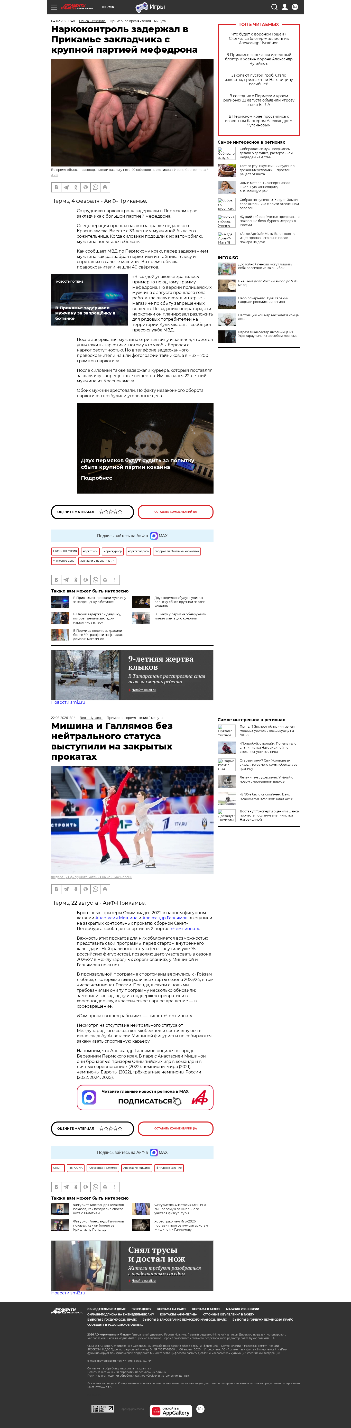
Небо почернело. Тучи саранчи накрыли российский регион (263, 300)
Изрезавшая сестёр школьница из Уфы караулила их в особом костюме (267, 334)
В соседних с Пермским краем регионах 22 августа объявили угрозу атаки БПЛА (258, 100)
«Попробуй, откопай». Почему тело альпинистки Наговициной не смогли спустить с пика (268, 747)
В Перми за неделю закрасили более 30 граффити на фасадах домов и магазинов (98, 635)
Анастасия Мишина (116, 917)
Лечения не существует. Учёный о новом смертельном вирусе (266, 779)
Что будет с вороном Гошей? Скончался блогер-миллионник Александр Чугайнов (259, 38)
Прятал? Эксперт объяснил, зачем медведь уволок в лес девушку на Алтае (267, 731)
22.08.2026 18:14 (63, 718)
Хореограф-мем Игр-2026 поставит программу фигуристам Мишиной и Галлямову (181, 1225)
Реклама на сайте (171, 1309)
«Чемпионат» (185, 928)
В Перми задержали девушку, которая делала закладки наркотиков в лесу (97, 618)
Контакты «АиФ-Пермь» (178, 1314)
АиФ (54, 175)
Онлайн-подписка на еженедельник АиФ (120, 1314)
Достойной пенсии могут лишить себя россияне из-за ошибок (265, 266)
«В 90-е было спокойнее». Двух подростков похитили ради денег (267, 796)
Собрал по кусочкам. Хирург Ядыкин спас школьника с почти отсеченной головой (269, 204)
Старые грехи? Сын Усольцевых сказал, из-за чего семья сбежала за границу (268, 764)
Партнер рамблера (131, 1409)
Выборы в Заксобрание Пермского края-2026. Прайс (185, 1319)
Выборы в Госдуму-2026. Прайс (112, 1319)
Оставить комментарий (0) (175, 512)
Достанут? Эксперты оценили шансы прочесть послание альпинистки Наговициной (269, 815)
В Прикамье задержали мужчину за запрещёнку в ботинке (99, 600)
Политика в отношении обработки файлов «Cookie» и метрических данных (138, 1375)
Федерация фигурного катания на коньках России (91, 877)
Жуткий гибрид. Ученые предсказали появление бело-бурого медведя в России (270, 221)
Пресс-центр (141, 1309)
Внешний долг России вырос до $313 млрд (268, 283)
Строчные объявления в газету (228, 1314)
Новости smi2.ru (68, 702)
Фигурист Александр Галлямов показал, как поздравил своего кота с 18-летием (98, 1209)
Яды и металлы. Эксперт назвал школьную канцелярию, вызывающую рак (265, 187)
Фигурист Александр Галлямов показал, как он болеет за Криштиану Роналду (98, 1225)
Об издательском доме (106, 1309)
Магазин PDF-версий (242, 1309)
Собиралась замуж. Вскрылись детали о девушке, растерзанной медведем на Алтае (266, 153)
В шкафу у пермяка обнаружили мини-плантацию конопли (180, 616)
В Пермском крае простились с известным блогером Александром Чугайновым (258, 120)
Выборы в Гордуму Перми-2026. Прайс (263, 1319)
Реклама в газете (206, 1309)
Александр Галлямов (165, 917)
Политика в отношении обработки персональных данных (126, 1372)
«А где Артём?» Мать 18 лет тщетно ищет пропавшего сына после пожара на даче (267, 238)
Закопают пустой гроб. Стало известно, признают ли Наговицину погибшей (259, 79)
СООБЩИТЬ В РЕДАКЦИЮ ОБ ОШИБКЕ (115, 1325)
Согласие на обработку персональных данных (119, 1368)
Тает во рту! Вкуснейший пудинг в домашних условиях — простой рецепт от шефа (267, 170)
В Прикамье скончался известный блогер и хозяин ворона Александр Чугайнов (259, 59)
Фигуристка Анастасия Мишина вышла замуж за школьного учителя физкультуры (180, 1209)
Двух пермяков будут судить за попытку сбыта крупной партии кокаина (137, 463)
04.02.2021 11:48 (63, 21)
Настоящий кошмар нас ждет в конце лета (268, 317)
